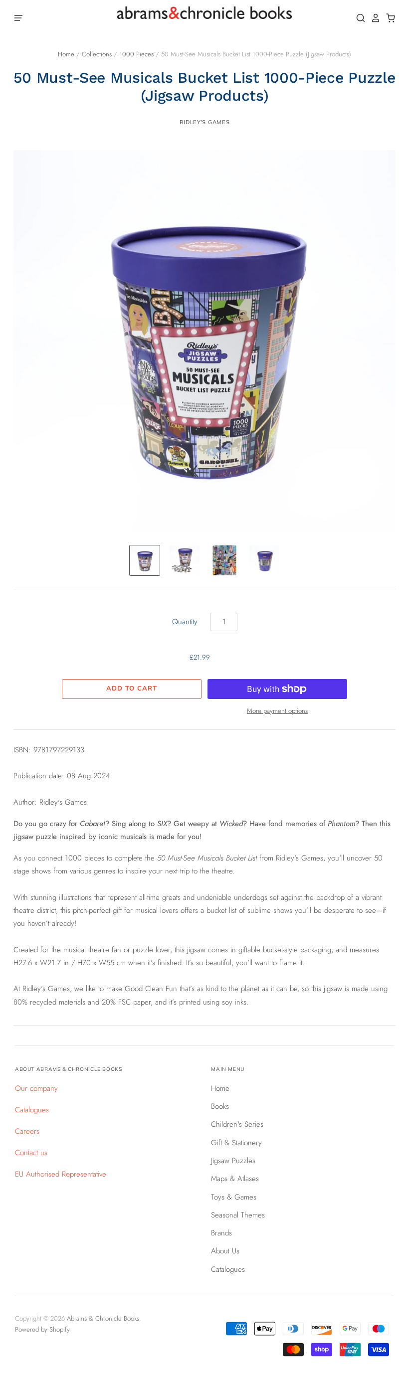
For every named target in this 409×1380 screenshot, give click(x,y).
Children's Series (237, 1124)
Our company (36, 1088)
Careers (27, 1131)
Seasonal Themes (238, 1214)
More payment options (277, 710)
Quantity (185, 621)
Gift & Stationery (236, 1142)
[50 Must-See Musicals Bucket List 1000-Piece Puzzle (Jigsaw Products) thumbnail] (145, 560)
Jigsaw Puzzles (233, 1160)
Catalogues (32, 1109)
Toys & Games (233, 1197)
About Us (225, 1250)
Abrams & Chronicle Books (103, 1318)
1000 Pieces (136, 54)
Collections (97, 54)
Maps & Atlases (235, 1178)
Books (220, 1106)
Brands (221, 1232)
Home (66, 54)
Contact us (31, 1152)
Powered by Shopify (42, 1329)
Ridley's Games (204, 122)
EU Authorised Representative (60, 1174)
